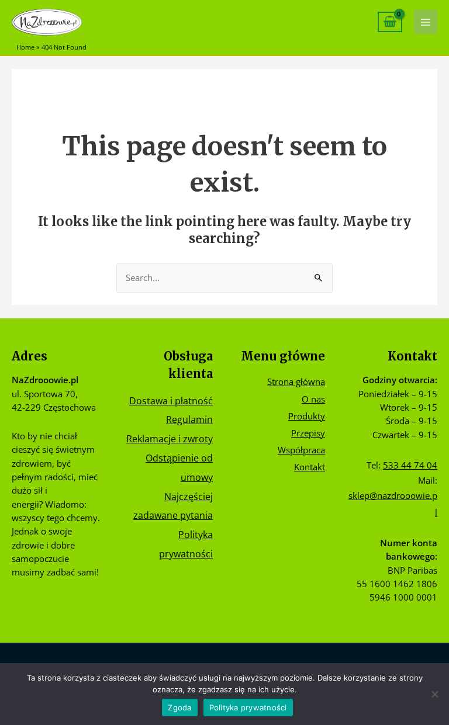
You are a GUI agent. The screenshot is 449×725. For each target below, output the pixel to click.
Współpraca (301, 450)
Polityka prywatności (248, 707)
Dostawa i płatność (171, 400)
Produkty (306, 416)
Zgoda (179, 707)
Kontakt (309, 467)
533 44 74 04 (410, 465)
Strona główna (296, 381)
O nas (313, 399)
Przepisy (308, 433)
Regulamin (189, 419)
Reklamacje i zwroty (169, 438)
